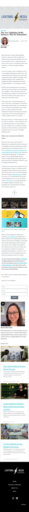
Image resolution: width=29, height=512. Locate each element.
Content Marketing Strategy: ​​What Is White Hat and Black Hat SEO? (13, 406)
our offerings (23, 259)
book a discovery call (8, 265)
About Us (14, 488)
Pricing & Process (14, 485)
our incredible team (12, 236)
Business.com (23, 150)
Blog (14, 491)
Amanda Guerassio (17, 174)
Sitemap (23, 504)
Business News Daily (7, 152)
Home (14, 481)
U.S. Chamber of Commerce (11, 150)
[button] (1, 47)
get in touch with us (22, 263)
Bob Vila (17, 152)
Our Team (3, 30)
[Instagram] (13, 498)
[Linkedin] (17, 498)
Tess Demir (9, 180)
